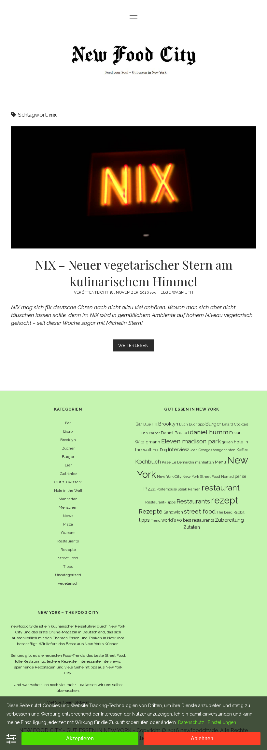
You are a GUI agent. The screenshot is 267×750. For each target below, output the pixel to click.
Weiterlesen (136, 347)
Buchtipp (196, 424)
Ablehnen (202, 738)
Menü (220, 462)
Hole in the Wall (68, 490)
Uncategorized (68, 575)
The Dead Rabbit (231, 512)
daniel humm (209, 432)
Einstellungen (222, 722)
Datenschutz (191, 722)
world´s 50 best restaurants (188, 520)
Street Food (68, 558)
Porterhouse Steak (172, 489)
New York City (169, 476)
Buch (183, 424)
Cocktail (241, 424)
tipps (144, 520)
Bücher (68, 448)
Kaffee (242, 449)
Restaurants (68, 541)
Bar (68, 423)
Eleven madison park (191, 441)
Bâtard (227, 424)
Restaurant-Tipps (160, 502)
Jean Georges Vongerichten (212, 450)
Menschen (68, 507)
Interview (178, 449)
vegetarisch (68, 583)
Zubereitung (229, 520)
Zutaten (191, 527)
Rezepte (68, 549)
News (68, 516)
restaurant (221, 487)
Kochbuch (148, 461)
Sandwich (173, 512)
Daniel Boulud (175, 432)
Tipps (68, 566)
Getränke (68, 473)
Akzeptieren (80, 738)
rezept (224, 500)
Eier (68, 465)
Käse (166, 462)
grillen (227, 442)
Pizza (68, 524)
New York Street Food (201, 476)
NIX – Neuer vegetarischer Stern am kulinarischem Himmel (133, 187)
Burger (68, 456)
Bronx (68, 431)
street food (200, 511)
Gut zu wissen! (68, 482)
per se (240, 476)
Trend (156, 520)
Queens (68, 532)
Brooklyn (68, 440)
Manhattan (68, 499)
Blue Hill (150, 424)
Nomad (227, 476)
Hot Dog (159, 449)
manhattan (204, 462)
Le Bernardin (183, 462)
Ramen (194, 489)
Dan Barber (150, 433)
